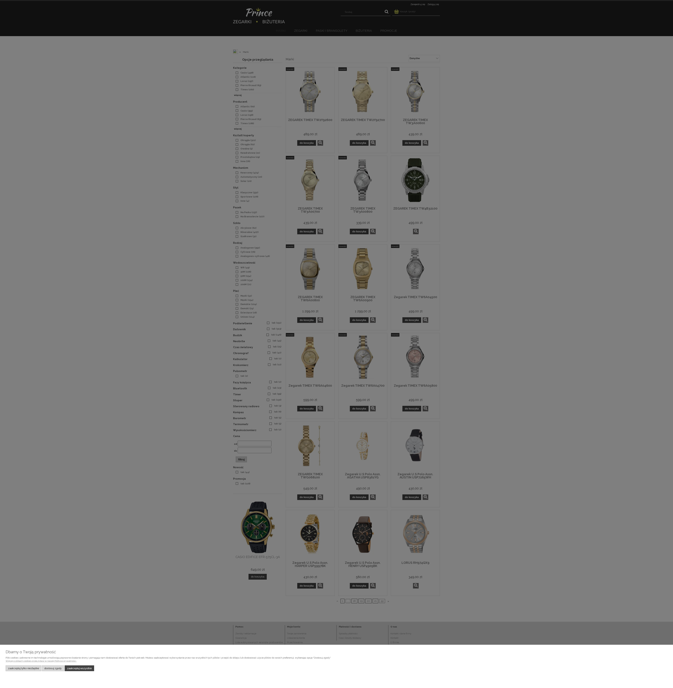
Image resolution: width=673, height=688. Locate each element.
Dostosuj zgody (53, 668)
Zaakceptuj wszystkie (79, 668)
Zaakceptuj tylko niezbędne (23, 668)
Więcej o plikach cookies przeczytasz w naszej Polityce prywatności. (41, 661)
